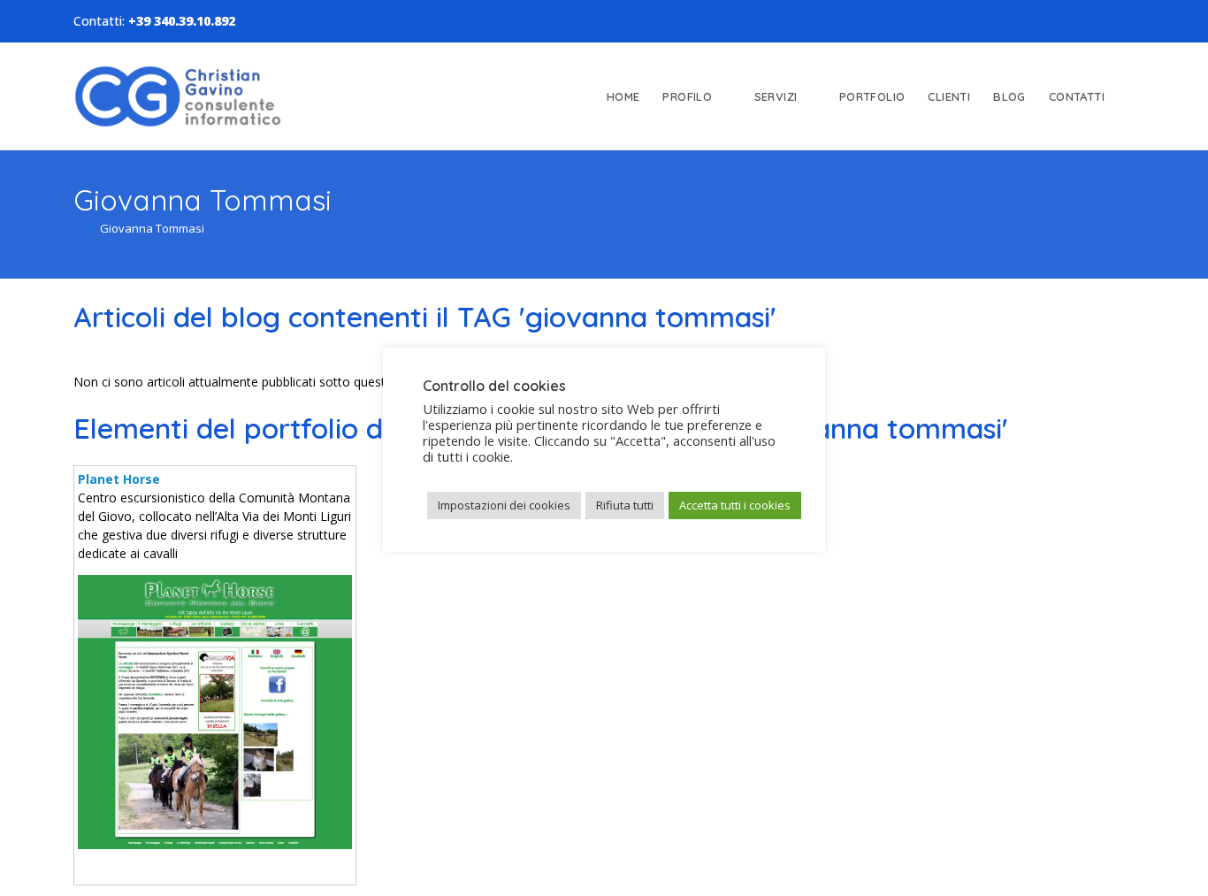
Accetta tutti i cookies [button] (735, 505)
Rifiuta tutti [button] (625, 505)
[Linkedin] (1062, 19)
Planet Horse (119, 479)
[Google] (1088, 19)
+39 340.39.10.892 (181, 20)
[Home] (77, 228)
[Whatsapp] (1115, 19)
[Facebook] (1035, 19)
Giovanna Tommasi (152, 228)
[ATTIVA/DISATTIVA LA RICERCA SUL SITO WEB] (1132, 96)
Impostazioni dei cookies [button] (504, 505)
